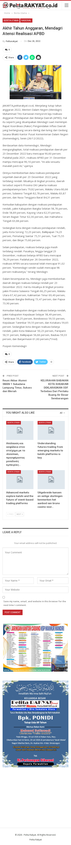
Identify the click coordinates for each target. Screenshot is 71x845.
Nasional (26, 20)
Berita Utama (11, 20)
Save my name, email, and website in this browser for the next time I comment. (34, 603)
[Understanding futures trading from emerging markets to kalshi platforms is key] (51, 430)
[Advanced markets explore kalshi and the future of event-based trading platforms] (19, 479)
